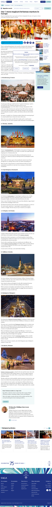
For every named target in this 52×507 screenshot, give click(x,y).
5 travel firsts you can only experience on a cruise (46, 51)
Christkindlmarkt (9, 150)
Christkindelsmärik (5, 106)
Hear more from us (24, 483)
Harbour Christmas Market (11, 243)
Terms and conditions (34, 488)
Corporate (3, 492)
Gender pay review (34, 492)
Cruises (26, 1)
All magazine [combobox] (37, 8)
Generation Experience (24, 485)
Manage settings (35, 68)
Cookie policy (33, 485)
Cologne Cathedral (24, 235)
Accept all (16, 68)
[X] (47, 490)
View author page (14, 420)
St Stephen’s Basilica (20, 336)
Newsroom (3, 488)
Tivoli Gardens (10, 196)
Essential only (25, 68)
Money (31, 1)
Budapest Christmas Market (14, 319)
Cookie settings (33, 483)
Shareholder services (4, 490)
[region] (26, 61)
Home (2, 5)
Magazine (36, 1)
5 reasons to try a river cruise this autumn (46, 58)
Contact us (49, 483)
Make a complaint (48, 485)
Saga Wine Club (24, 488)
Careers (2, 485)
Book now (40, 87)
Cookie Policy (31, 65)
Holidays (21, 1)
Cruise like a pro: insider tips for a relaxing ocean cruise (46, 45)
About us (2, 483)
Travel (12, 5)
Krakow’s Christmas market (7, 372)
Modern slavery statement (35, 490)
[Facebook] (50, 490)
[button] (45, 428)
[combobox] (23, 8)
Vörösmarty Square (20, 324)
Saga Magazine (7, 5)
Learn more (5, 401)
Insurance (16, 1)
